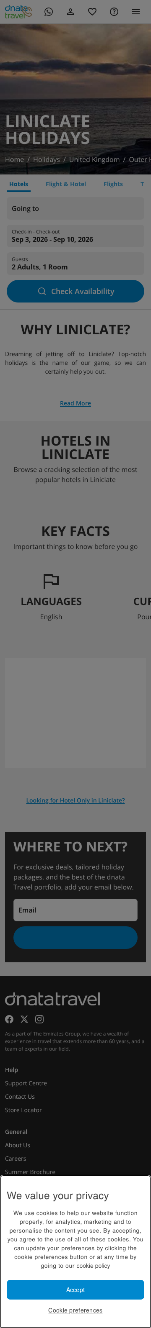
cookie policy (93, 1265)
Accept (75, 1289)
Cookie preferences (75, 1310)
